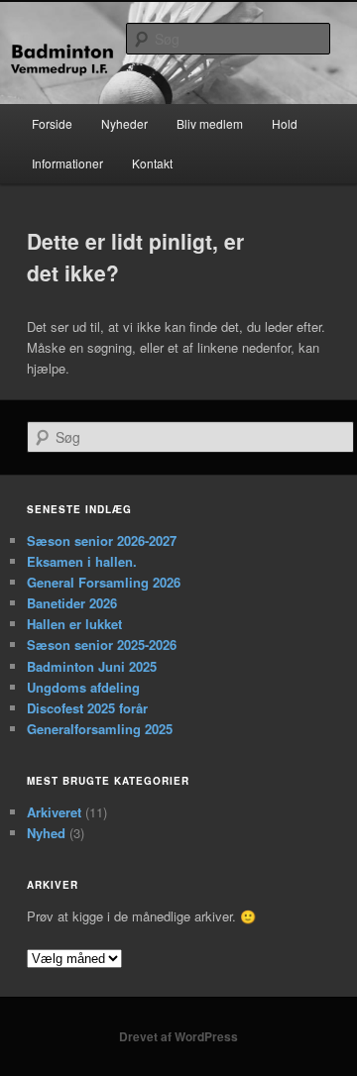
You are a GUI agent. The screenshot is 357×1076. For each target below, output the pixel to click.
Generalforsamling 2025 (100, 728)
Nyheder (124, 123)
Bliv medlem (210, 123)
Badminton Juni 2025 (92, 666)
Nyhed (46, 832)
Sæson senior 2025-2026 (102, 644)
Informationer (67, 163)
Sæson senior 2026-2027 (102, 540)
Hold (285, 123)
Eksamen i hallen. (82, 561)
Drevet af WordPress (178, 1036)
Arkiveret (54, 812)
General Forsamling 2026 (103, 582)
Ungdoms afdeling (83, 687)
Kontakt (152, 163)
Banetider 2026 (72, 602)
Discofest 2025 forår (87, 708)
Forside (52, 123)
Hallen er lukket (74, 623)
